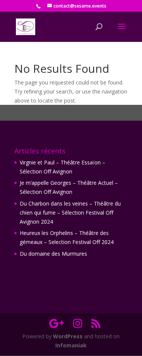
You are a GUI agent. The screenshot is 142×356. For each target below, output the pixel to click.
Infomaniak (71, 345)
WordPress (68, 336)
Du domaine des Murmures (53, 253)
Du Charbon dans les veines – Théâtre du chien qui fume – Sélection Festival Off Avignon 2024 (70, 212)
